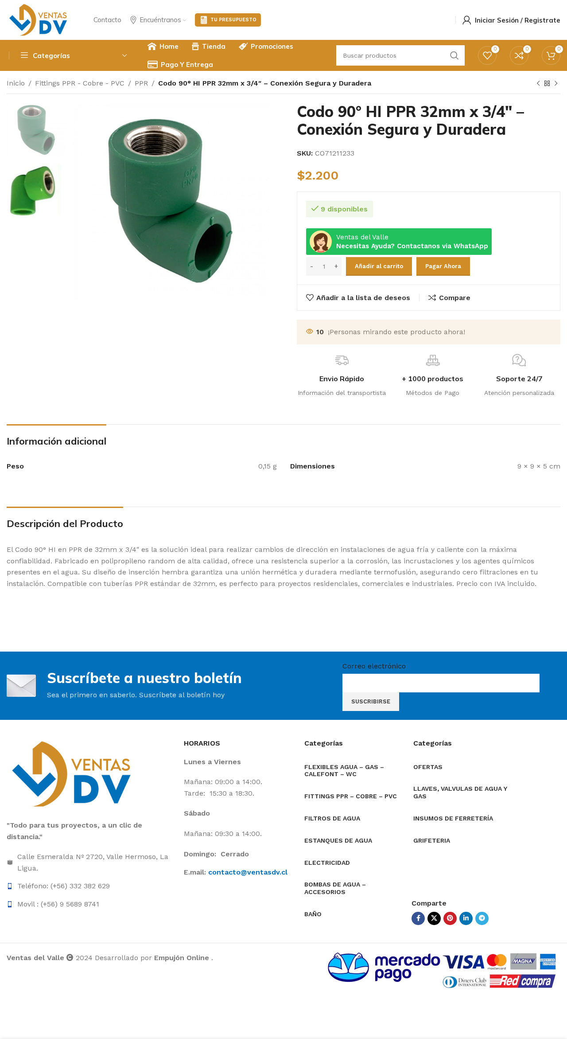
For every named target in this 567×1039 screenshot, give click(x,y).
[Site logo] (39, 19)
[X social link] (434, 918)
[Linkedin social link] (466, 918)
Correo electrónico (374, 666)
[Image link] (73, 773)
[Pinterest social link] (450, 918)
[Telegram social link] (482, 918)
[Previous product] (538, 83)
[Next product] (555, 83)
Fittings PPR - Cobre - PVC (79, 83)
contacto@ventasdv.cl (247, 872)
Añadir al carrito (379, 266)
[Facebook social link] (418, 918)
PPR (141, 83)
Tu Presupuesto (233, 20)
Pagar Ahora (443, 266)
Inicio (16, 83)
